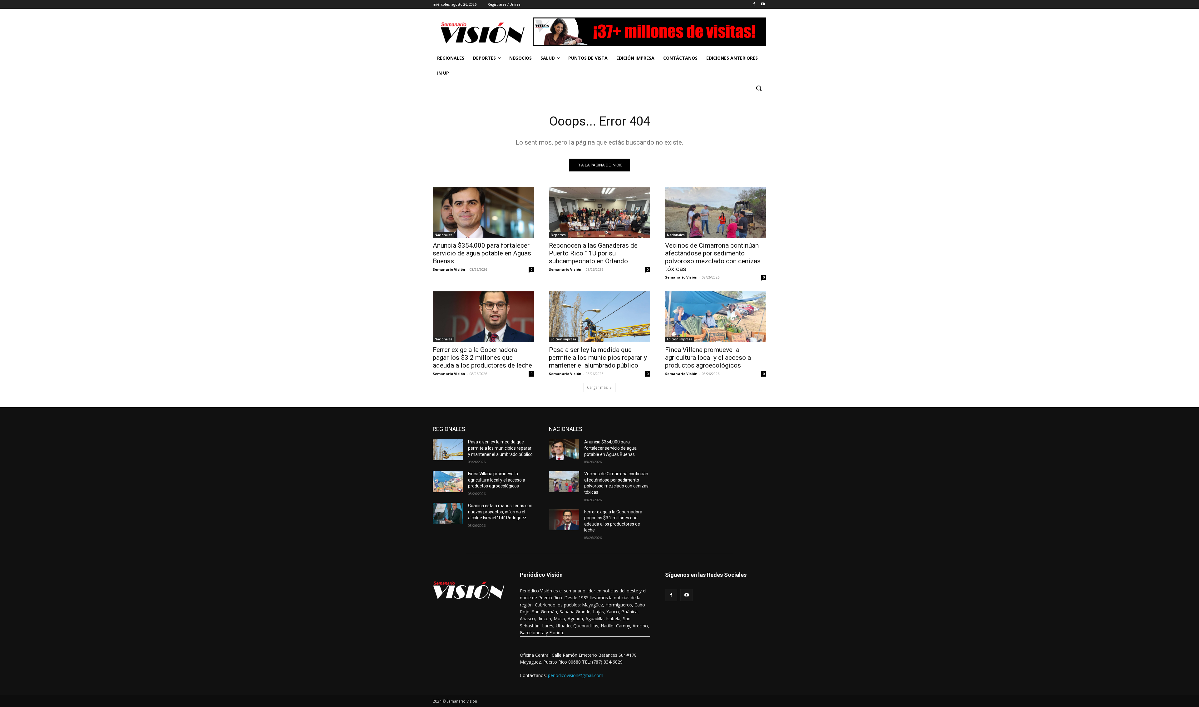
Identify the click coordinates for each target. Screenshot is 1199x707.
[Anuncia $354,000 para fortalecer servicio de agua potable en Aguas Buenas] (483, 212)
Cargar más (597, 387)
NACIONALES (565, 429)
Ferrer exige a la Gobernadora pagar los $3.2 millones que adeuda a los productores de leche (482, 357)
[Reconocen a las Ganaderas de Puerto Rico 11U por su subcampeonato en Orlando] (599, 212)
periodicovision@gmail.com (575, 675)
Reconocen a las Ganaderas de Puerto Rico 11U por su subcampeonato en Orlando (593, 253)
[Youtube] (762, 4)
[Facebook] (753, 4)
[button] (758, 88)
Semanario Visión (449, 269)
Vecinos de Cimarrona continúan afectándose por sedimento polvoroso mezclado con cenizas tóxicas (713, 257)
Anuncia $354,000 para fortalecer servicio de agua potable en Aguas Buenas (482, 253)
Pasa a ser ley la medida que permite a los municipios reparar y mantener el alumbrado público (598, 357)
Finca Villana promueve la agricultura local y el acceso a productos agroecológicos (708, 357)
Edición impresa (563, 339)
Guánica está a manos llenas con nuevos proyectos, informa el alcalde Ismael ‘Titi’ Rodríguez (500, 511)
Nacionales (443, 235)
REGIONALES (449, 429)
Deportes (558, 235)
